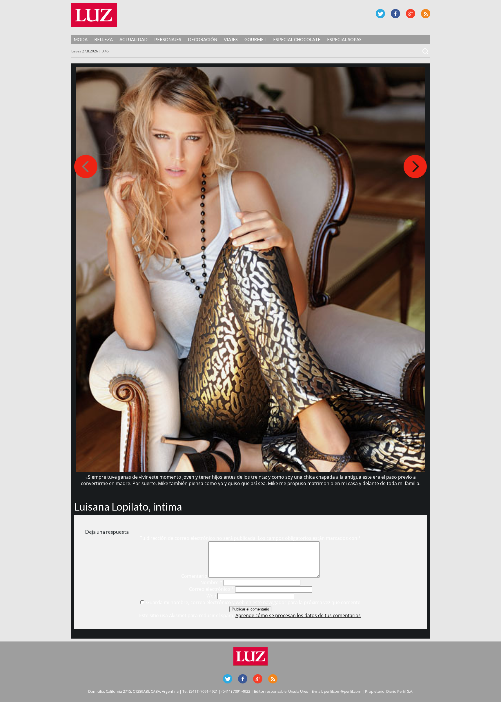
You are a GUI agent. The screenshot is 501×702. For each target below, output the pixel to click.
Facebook (395, 13)
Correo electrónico (211, 589)
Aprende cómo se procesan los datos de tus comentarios (298, 615)
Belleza (103, 39)
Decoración (202, 39)
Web (211, 596)
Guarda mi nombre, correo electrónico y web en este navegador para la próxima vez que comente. (254, 602)
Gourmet (255, 39)
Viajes (231, 39)
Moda (81, 39)
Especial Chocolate (296, 39)
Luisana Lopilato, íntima (128, 506)
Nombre (211, 582)
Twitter (380, 13)
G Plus (410, 13)
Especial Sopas (344, 39)
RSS (425, 13)
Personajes (167, 39)
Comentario (194, 576)
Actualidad (133, 39)
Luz (94, 15)
